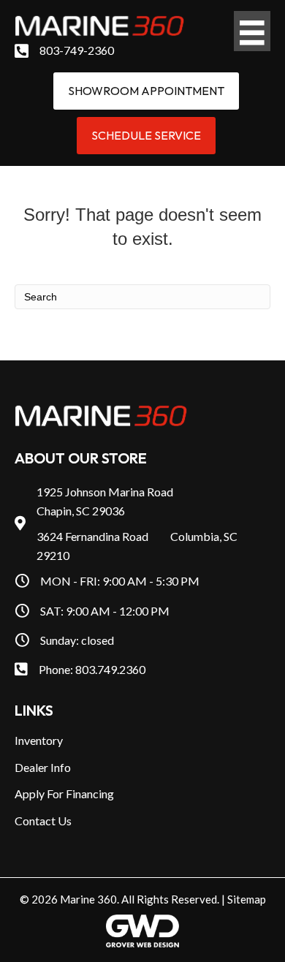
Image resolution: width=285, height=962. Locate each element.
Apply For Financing (64, 793)
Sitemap (246, 899)
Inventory (39, 740)
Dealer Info (43, 767)
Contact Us (43, 820)
